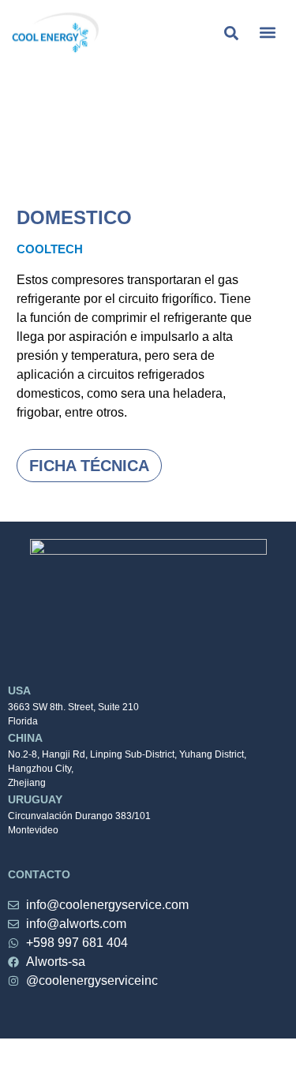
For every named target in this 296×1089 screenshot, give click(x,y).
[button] (267, 33)
